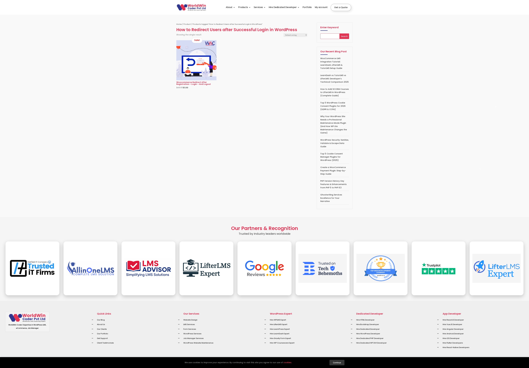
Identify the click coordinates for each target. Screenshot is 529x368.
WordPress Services (192, 333)
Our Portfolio (102, 333)
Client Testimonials (105, 343)
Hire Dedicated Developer (283, 7)
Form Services (189, 329)
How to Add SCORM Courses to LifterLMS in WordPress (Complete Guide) (334, 92)
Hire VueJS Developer (452, 324)
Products (243, 7)
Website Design (190, 320)
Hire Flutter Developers (453, 343)
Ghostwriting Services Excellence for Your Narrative (331, 198)
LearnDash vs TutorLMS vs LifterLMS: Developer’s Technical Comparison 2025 (334, 78)
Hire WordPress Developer (368, 333)
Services (258, 7)
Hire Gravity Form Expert (280, 338)
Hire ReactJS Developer (453, 320)
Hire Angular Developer (453, 329)
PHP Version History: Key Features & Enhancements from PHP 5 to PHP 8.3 (333, 184)
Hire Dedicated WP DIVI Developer (371, 343)
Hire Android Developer (453, 333)
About (229, 7)
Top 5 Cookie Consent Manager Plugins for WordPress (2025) (331, 157)
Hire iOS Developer (451, 338)
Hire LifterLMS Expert (278, 324)
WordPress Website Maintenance (198, 343)
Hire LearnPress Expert (280, 329)
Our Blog (101, 320)
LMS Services (189, 324)
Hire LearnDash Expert (279, 333)
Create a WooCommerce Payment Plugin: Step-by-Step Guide (333, 170)
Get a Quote (341, 7)
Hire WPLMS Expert (278, 320)
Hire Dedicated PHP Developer (370, 338)
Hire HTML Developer (365, 320)
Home (179, 24)
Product (187, 24)
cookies (287, 362)
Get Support (102, 338)
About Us (101, 324)
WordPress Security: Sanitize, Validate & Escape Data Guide (334, 143)
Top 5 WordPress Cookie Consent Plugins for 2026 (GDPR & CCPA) (333, 106)
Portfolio (307, 7)
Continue (337, 362)
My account (321, 7)
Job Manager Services (193, 338)
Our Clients (102, 329)
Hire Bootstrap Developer (367, 324)
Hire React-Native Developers (456, 347)
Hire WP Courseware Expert (282, 343)
